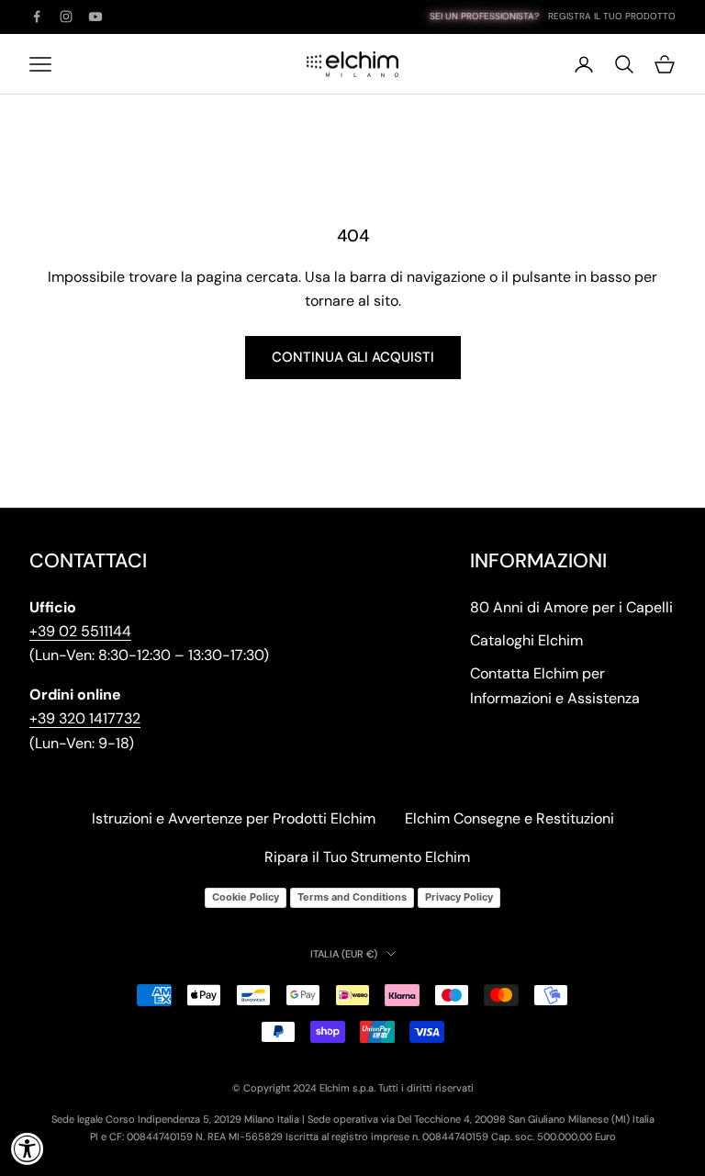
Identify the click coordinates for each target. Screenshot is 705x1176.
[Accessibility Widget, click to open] (27, 1148)
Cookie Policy (245, 896)
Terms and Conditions (352, 896)
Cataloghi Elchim (526, 640)
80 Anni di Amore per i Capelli (571, 607)
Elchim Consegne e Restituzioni (509, 818)
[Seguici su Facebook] (36, 16)
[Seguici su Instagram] (66, 16)
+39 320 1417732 (84, 718)
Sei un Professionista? (484, 16)
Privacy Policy (459, 896)
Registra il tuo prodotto (612, 16)
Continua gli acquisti (353, 357)
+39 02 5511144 (80, 631)
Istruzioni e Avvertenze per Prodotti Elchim (233, 818)
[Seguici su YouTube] (95, 16)
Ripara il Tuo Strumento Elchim (367, 857)
